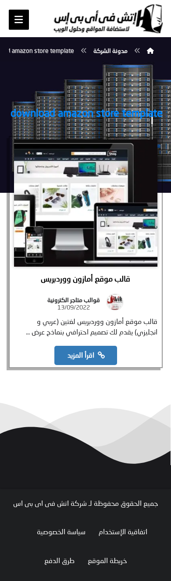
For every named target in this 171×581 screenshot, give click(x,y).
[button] (19, 20)
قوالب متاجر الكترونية (73, 300)
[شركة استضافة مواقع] (108, 18)
